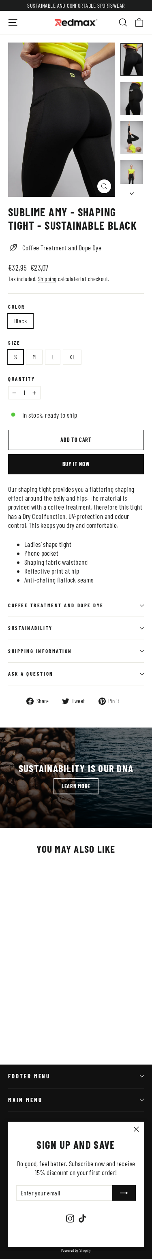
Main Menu (25, 1099)
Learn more (76, 786)
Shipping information (40, 651)
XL (72, 357)
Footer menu (29, 1076)
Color (16, 307)
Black (20, 320)
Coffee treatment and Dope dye (56, 605)
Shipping (47, 278)
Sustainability (30, 628)
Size (14, 343)
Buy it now (76, 464)
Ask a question (31, 673)
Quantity (21, 379)
